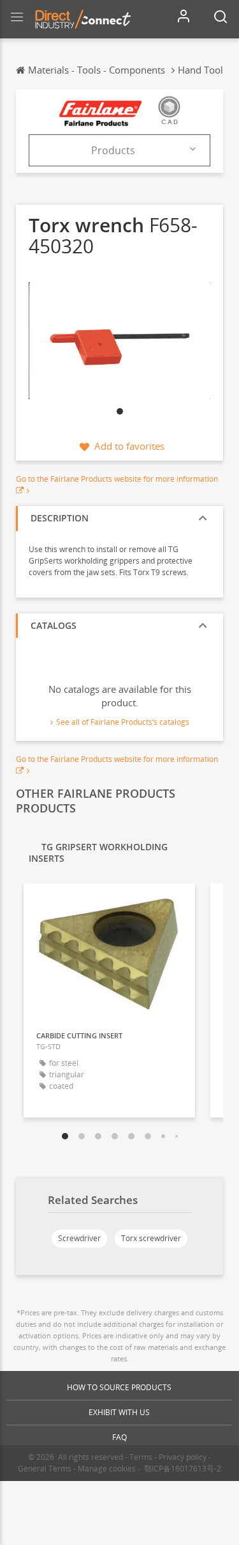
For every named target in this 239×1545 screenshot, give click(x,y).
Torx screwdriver (151, 1238)
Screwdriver (79, 1238)
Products (113, 150)
